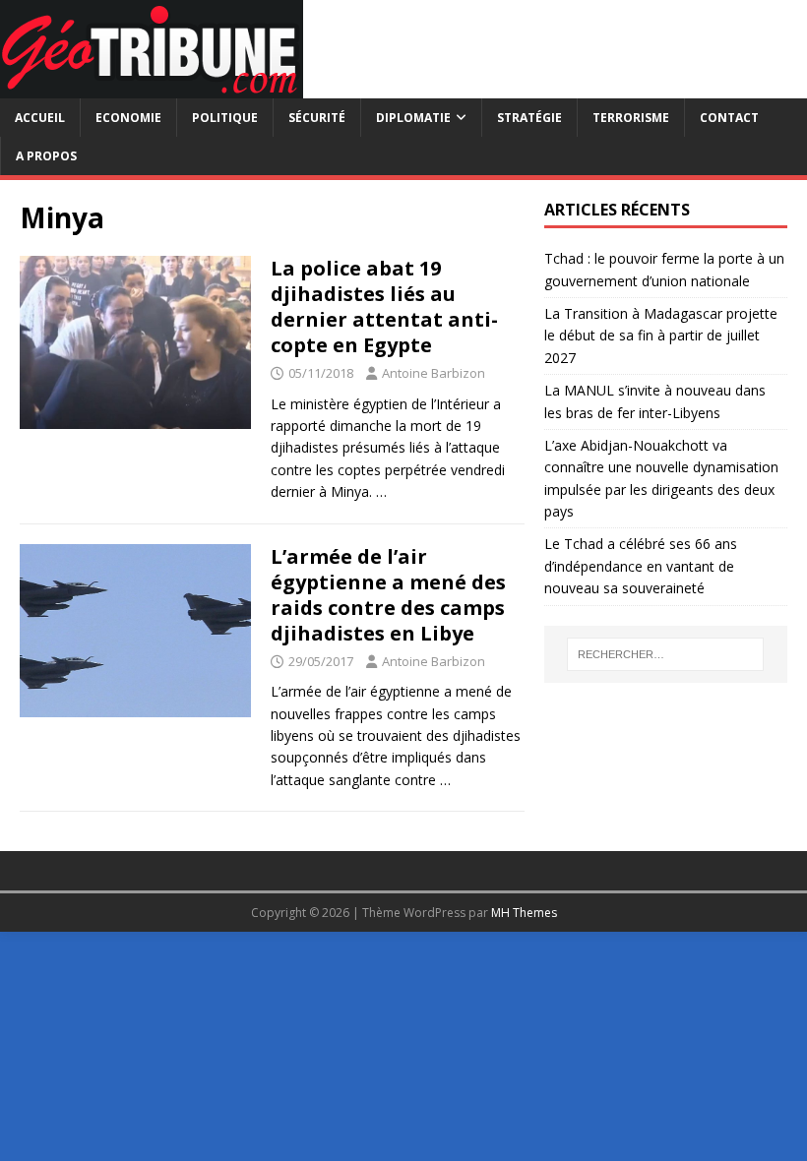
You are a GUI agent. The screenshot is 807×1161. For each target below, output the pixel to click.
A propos (46, 156)
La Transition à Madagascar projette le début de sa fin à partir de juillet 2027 (660, 335)
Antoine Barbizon (433, 373)
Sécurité (316, 117)
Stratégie (529, 117)
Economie (128, 117)
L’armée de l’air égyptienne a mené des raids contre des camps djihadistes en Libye (388, 594)
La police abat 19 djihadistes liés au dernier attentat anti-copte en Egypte (384, 306)
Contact (729, 117)
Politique (225, 117)
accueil (40, 117)
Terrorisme (630, 117)
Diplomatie (413, 117)
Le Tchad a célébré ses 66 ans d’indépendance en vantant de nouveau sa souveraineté (640, 565)
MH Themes (524, 912)
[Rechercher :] (665, 654)
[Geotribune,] (151, 87)
